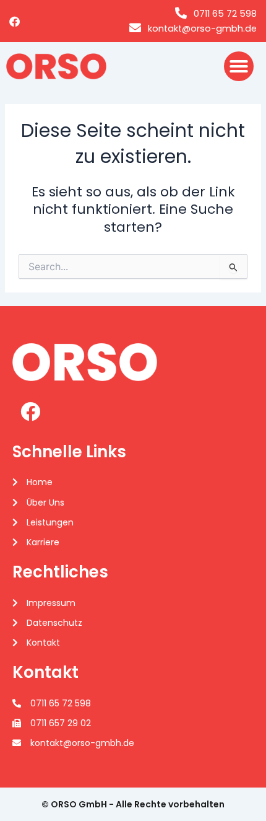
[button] (239, 66)
